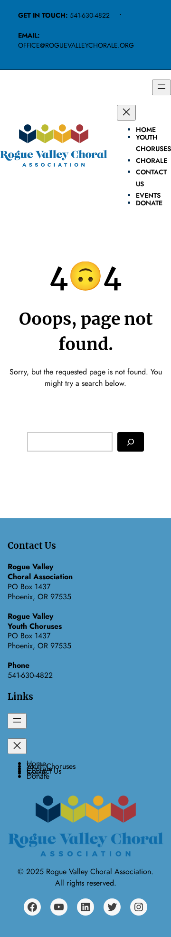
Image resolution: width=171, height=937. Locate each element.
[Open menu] (161, 87)
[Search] (130, 442)
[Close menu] (126, 113)
